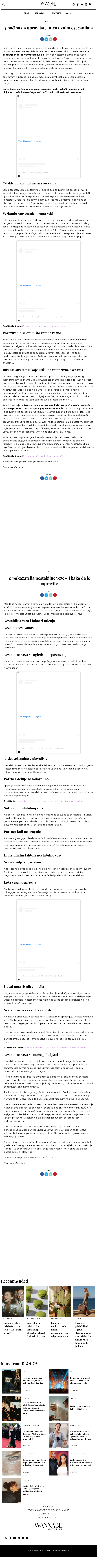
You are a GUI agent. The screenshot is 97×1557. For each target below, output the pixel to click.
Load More (48, 1266)
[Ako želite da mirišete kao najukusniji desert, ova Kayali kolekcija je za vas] (37, 1301)
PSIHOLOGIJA (48, 21)
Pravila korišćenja (48, 1517)
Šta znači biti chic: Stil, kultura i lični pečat (80, 1407)
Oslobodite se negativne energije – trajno (44, 326)
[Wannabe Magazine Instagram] (73, 4)
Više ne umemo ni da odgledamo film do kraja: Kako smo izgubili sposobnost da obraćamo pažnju (34, 1407)
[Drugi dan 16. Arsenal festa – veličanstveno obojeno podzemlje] (58, 1381)
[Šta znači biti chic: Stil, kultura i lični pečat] (58, 1408)
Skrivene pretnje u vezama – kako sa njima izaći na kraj (53, 801)
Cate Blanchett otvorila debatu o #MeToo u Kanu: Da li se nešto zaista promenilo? (34, 1435)
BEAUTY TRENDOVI (35, 1319)
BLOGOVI (74, 1371)
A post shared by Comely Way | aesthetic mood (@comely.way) (42, 317)
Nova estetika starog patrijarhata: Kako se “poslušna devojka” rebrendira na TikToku (80, 1435)
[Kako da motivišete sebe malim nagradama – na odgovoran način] (60, 1301)
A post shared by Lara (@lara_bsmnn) (33, 172)
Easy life (56, 13)
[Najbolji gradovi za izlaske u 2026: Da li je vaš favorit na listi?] (13, 1301)
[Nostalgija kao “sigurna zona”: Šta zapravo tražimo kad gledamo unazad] (11, 1490)
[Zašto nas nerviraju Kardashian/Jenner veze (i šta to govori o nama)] (58, 1463)
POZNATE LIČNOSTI (31, 1425)
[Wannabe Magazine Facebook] (77, 4)
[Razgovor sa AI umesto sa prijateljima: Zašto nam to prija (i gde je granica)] (11, 1463)
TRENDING (8, 1319)
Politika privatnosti (48, 1514)
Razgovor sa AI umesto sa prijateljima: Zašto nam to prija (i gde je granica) (34, 1462)
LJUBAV (48, 572)
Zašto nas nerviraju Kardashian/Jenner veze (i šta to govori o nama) (81, 1462)
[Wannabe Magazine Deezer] (90, 4)
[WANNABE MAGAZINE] (49, 1530)
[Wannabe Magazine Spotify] (86, 4)
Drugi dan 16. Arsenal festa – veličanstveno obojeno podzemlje (80, 1380)
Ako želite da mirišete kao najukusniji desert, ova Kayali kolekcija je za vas (36, 1329)
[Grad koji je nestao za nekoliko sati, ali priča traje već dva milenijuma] (11, 1381)
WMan (69, 13)
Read (26, 13)
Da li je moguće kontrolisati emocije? (42, 456)
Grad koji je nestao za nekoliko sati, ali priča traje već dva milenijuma (33, 1380)
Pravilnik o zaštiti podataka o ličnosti (48, 1510)
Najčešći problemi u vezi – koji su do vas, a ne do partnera (54, 1047)
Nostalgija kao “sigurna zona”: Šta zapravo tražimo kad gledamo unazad (33, 1490)
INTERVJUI (39, 13)
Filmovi (26, 1371)
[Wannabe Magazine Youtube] (81, 4)
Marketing (48, 1506)
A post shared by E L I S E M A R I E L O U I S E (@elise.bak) (42, 748)
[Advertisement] (20, 547)
